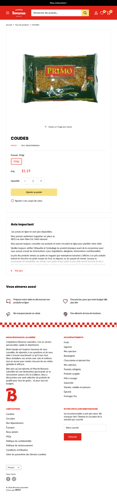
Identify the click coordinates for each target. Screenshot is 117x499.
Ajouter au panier (34, 192)
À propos (10, 427)
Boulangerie (69, 356)
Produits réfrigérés (72, 369)
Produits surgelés (72, 373)
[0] (108, 13)
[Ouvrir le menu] (7, 13)
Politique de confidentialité (18, 441)
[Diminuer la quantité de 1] (25, 181)
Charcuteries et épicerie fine (77, 360)
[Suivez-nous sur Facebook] (8, 479)
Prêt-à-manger (70, 378)
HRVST (18, 490)
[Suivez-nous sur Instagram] (14, 479)
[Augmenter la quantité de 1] (41, 181)
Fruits (66, 342)
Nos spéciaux (70, 364)
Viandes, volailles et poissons (77, 387)
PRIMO (14, 145)
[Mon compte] (96, 13)
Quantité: (15, 181)
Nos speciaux (70, 351)
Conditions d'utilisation (17, 450)
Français (11, 467)
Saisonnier (68, 383)
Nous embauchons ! (58, 3)
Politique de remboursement (19, 445)
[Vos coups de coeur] (102, 13)
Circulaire (10, 418)
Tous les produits (22, 25)
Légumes (68, 347)
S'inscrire (72, 436)
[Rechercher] (85, 13)
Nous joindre (12, 432)
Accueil (9, 25)
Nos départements (14, 423)
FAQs (8, 436)
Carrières (10, 414)
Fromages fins (70, 396)
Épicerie (67, 391)
